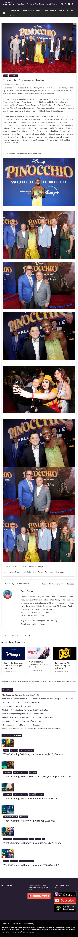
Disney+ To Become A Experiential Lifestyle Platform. (13, 665)
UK (43, 839)
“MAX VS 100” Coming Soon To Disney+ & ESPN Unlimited (25, 710)
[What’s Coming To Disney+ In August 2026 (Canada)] (8, 851)
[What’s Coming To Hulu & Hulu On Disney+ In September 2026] (8, 762)
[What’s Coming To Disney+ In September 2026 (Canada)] (8, 740)
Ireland (31, 839)
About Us (5, 923)
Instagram (61, 572)
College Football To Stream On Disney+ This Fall (21, 702)
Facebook (49, 572)
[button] (40, 10)
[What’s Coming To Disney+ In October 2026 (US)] (8, 806)
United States (32, 772)
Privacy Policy (28, 923)
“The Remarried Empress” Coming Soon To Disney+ (22, 695)
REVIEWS (70, 10)
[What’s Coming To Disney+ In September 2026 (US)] (8, 784)
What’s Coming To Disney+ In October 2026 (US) (29, 820)
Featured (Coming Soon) (26, 750)
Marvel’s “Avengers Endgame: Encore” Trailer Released (24, 713)
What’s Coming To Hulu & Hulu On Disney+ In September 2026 (37, 776)
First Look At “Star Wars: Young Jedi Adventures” (63, 665)
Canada (6, 750)
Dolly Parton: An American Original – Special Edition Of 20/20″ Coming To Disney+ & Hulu (38, 699)
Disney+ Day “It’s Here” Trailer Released (58, 584)
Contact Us (16, 923)
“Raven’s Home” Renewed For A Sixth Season (38, 664)
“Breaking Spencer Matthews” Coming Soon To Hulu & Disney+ (27, 717)
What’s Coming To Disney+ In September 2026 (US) (30, 798)
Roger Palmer (21, 84)
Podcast (31, 794)
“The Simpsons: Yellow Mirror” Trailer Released (21, 725)
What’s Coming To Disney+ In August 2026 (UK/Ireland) (32, 842)
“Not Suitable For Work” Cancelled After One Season (23, 721)
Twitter (41, 572)
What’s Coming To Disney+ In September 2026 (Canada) (33, 754)
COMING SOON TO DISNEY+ (31, 10)
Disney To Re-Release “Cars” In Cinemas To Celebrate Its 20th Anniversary (31, 728)
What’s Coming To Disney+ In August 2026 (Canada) (31, 865)
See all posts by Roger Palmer (33, 624)
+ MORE (11, 15)
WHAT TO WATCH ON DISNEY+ (54, 10)
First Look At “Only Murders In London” (17, 706)
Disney (6, 75)
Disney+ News (13, 75)
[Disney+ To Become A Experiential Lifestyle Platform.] (13, 648)
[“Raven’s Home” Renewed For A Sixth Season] (39, 648)
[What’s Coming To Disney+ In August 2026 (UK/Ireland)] (8, 828)
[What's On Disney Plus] (3, 12)
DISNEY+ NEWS (14, 10)
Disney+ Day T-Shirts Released (16, 584)
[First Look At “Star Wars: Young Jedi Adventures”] (64, 648)
